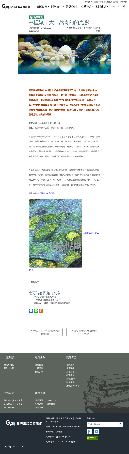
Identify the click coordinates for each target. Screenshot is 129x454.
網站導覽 (88, 2)
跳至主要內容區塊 (7, 1)
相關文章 (35, 282)
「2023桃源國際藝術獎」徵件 (47, 300)
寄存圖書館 (9, 407)
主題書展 (39, 368)
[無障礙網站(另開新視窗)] (92, 438)
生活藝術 (70, 368)
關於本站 (98, 2)
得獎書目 (51, 404)
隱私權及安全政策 (111, 2)
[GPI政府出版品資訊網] (16, 6)
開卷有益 (56, 6)
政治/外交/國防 (72, 386)
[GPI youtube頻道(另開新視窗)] (97, 431)
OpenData (51, 400)
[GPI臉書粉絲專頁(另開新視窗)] (90, 431)
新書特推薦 (9, 368)
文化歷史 (70, 372)
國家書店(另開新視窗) (13, 400)
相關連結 (101, 6)
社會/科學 (70, 379)
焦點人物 (39, 372)
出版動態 (42, 6)
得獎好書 (39, 365)
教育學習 (70, 375)
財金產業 (70, 382)
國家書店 (89, 233)
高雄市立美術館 (83, 28)
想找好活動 (9, 365)
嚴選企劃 (71, 6)
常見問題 (39, 400)
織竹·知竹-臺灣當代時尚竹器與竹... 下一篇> (83, 332)
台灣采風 (70, 365)
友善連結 (39, 407)
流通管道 (86, 6)
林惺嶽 (72, 28)
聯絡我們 (123, 2)
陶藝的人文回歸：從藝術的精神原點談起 (52, 303)
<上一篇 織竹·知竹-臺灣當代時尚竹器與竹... (45, 332)
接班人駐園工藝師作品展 (45, 297)
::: (34, 6)
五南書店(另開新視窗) (13, 404)
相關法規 (39, 404)
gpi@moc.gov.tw (63, 437)
